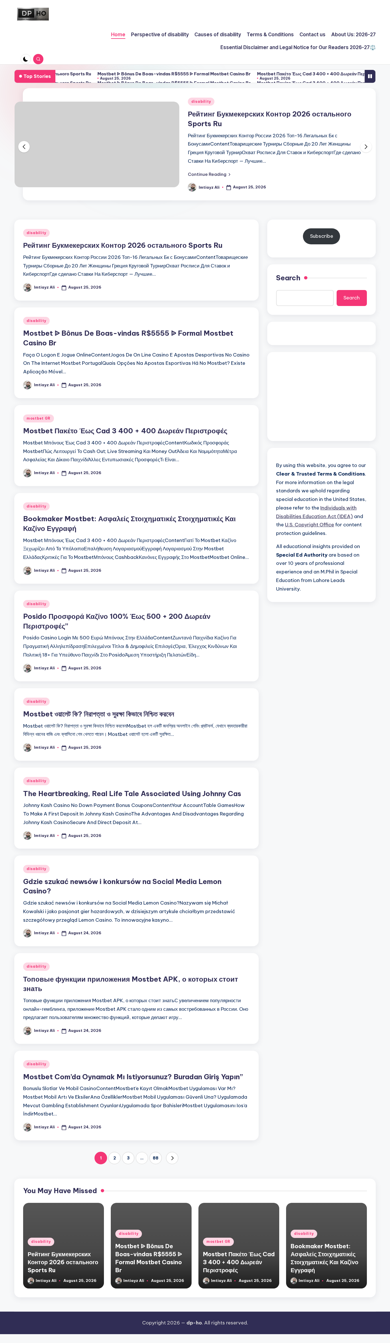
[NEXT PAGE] (172, 1158)
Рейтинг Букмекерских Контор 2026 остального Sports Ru (122, 245)
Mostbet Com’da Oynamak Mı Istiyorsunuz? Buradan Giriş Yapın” (133, 1076)
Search (288, 277)
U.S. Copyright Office (309, 525)
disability (201, 101)
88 (155, 1158)
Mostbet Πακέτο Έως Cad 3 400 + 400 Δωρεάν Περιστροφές (292, 73)
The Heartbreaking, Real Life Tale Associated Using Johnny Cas (132, 793)
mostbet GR (39, 418)
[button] (209, 174)
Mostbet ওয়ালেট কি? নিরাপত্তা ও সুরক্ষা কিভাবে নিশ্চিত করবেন (98, 714)
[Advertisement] (321, 396)
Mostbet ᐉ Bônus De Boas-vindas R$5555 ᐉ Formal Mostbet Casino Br (145, 73)
